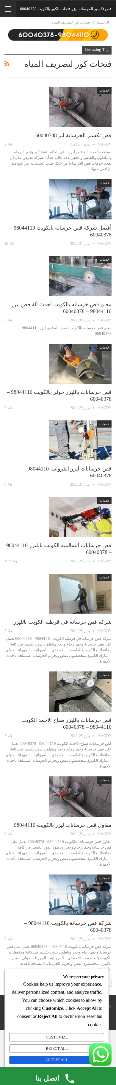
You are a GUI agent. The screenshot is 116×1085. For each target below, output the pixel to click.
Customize (57, 1037)
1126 (8, 561)
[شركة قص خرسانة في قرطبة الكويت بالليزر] (80, 594)
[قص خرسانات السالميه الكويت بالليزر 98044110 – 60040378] (80, 517)
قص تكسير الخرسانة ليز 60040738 (73, 135)
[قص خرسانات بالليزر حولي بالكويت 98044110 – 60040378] (80, 364)
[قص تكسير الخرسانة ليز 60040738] (80, 107)
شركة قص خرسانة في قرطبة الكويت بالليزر (62, 622)
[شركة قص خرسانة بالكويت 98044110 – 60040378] (80, 894)
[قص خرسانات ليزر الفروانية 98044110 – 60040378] (80, 440)
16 (6, 244)
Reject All (57, 1048)
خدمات (104, 90)
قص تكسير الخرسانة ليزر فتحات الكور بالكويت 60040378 (66, 9)
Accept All (56, 1060)
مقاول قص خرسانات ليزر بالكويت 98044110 (63, 825)
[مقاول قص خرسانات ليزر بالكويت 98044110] (80, 796)
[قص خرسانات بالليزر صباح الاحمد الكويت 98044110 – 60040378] (80, 691)
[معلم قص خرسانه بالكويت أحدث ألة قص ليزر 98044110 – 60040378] (80, 276)
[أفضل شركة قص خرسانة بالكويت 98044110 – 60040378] (80, 199)
